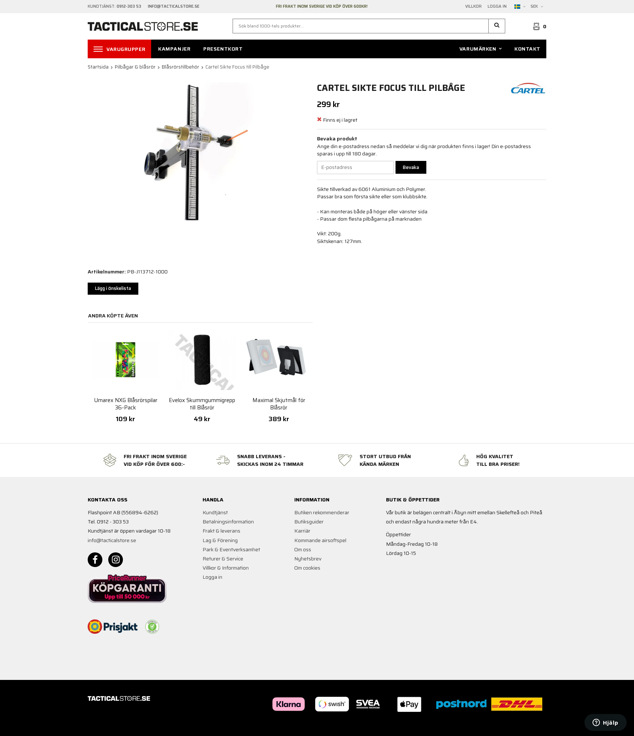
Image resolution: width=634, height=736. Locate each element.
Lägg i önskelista (113, 288)
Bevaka (411, 167)
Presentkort (223, 49)
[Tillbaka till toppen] (536, 726)
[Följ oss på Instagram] (115, 559)
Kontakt (527, 49)
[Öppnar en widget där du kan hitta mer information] (605, 723)
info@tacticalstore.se (112, 540)
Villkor (473, 7)
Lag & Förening (220, 540)
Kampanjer (174, 49)
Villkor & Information (226, 568)
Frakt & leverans (221, 531)
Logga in (497, 7)
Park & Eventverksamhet (231, 549)
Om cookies (307, 568)
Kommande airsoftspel (320, 540)
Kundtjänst (215, 512)
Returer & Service (223, 559)
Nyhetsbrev (307, 559)
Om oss (302, 549)
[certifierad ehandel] (152, 626)
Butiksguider (309, 522)
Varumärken (477, 49)
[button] (497, 26)
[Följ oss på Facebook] (95, 559)
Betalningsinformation (228, 522)
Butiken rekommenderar (321, 512)
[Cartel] (528, 88)
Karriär (302, 531)
